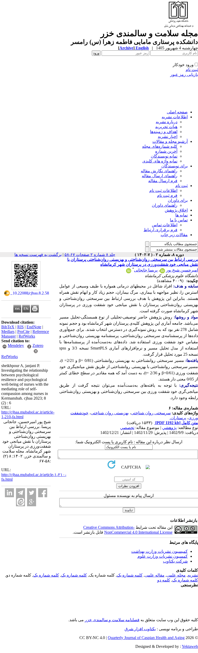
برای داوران (178, 200)
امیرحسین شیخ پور (182, 270)
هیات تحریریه (166, 127)
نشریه (193, 575)
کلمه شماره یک (130, 575)
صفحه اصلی (177, 112)
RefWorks (27, 336)
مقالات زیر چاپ (174, 234)
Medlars (7, 331)
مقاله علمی (154, 575)
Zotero (37, 345)
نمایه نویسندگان (164, 156)
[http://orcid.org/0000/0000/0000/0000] (162, 272)
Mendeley (16, 345)
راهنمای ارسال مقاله (159, 176)
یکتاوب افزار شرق (140, 629)
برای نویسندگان (174, 166)
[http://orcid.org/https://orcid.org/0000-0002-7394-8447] (128, 272)
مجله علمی (176, 575)
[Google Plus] (31, 501)
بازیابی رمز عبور (184, 74)
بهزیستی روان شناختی (110, 413)
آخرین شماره (166, 151)
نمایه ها (181, 215)
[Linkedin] (9, 492)
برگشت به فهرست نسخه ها (38, 254)
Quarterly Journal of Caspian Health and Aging (146, 637)
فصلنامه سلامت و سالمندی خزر (112, 620)
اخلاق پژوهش (176, 210)
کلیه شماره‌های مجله (159, 146)
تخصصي (127, 427)
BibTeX (7, 327)
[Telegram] (20, 492)
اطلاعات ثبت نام (163, 190)
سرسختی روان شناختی (151, 413)
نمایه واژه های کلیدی (159, 161)
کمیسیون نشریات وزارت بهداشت (159, 551)
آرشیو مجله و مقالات (170, 141)
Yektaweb (190, 646)
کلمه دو (163, 580)
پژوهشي (169, 427)
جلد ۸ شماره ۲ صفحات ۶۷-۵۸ (89, 254)
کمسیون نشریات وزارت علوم (162, 556)
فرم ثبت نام (167, 195)
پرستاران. (178, 418)
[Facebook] (42, 492)
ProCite (23, 331)
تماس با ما (179, 220)
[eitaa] (20, 501)
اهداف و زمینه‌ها (163, 131)
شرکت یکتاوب (175, 561)
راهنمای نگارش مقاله (159, 171)
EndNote (34, 327)
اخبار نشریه (167, 136)
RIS (20, 327)
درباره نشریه (166, 122)
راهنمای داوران (164, 205)
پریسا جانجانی (146, 270)
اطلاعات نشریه (175, 117)
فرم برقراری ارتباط (160, 230)
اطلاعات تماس (164, 225)
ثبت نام (192, 69)
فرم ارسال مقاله (162, 180)
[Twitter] (31, 492)
